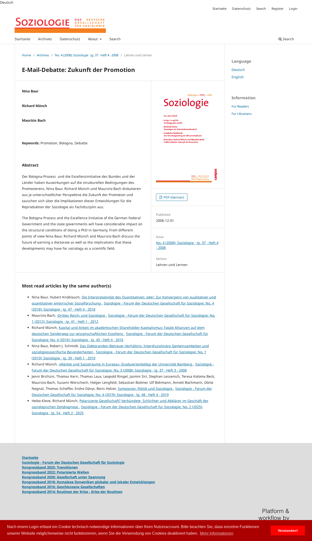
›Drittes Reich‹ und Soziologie (81, 315)
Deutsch (238, 69)
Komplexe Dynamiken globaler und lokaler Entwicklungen (106, 482)
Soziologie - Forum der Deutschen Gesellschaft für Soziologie (73, 462)
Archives (45, 39)
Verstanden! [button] (288, 530)
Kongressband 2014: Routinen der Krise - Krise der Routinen (72, 491)
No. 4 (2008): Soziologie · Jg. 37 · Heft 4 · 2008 (86, 55)
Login (293, 8)
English (238, 77)
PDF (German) (173, 197)
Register (277, 8)
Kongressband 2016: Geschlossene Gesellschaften (63, 486)
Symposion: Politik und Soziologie (145, 388)
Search (115, 39)
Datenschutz (70, 39)
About (93, 39)
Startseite (22, 39)
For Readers (240, 106)
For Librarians (242, 113)
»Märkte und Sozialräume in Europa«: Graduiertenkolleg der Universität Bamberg (126, 364)
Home (26, 55)
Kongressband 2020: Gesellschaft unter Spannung (63, 477)
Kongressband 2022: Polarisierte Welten (55, 472)
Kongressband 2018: (39, 482)
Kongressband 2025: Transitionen (50, 467)
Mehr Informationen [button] (216, 533)
